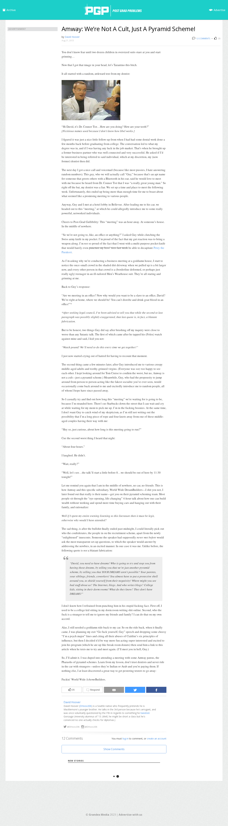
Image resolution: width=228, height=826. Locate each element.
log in (125, 738)
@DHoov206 (73, 726)
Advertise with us (130, 814)
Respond (94, 689)
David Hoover (72, 36)
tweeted (145, 713)
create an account (156, 738)
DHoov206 (85, 706)
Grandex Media (99, 814)
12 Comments (203, 38)
